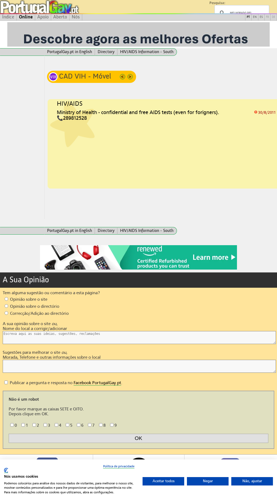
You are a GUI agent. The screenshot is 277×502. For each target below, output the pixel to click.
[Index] (22, 52)
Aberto (60, 17)
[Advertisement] (22, 137)
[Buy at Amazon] (138, 268)
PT (248, 17)
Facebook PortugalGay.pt (97, 382)
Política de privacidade (118, 466)
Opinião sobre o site (28, 299)
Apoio (43, 17)
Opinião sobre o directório (34, 306)
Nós (76, 17)
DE (273, 17)
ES (261, 17)
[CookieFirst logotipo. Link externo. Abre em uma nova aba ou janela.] (6, 470)
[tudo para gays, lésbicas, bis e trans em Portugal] (54, 7)
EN (255, 17)
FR (267, 17)
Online (26, 17)
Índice (8, 17)
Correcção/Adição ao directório (39, 313)
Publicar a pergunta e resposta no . (65, 382)
